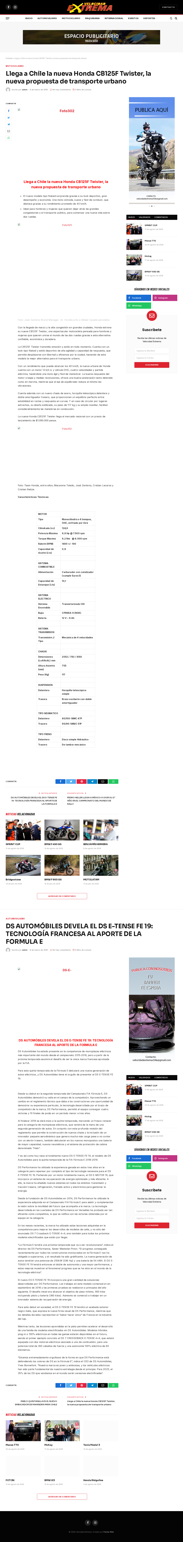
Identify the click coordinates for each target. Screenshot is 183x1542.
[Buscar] (175, 18)
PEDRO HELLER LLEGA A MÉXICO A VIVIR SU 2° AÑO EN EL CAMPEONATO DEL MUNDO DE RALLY (91, 800)
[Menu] (7, 18)
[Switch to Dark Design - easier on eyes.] (171, 18)
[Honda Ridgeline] (100, 1466)
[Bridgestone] (23, 865)
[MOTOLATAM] (100, 865)
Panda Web (109, 1532)
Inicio (29, 18)
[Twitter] (8, 117)
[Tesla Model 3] (100, 1430)
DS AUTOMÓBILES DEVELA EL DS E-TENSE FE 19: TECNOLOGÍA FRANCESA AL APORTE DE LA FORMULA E (34, 800)
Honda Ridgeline (93, 1480)
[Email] (8, 131)
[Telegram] (8, 124)
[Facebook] (8, 111)
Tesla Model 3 (91, 1444)
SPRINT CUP (13, 844)
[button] (132, 150)
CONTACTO (168, 7)
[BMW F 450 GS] (61, 830)
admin (24, 89)
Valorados (144, 217)
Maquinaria (92, 18)
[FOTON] (23, 1466)
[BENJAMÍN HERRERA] (100, 830)
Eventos (133, 18)
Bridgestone (13, 879)
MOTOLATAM (91, 879)
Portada (9, 58)
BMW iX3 (49, 1480)
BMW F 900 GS (52, 879)
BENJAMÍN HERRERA (95, 844)
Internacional (114, 18)
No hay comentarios (62, 89)
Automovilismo (47, 18)
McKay (148, 256)
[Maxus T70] (134, 244)
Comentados (161, 217)
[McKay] (134, 259)
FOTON (10, 1480)
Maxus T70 (150, 240)
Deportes (149, 18)
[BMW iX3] (61, 1466)
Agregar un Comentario (62, 896)
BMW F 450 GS (52, 844)
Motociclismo (71, 18)
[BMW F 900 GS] (61, 865)
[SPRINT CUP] (23, 830)
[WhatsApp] (8, 138)
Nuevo (131, 217)
